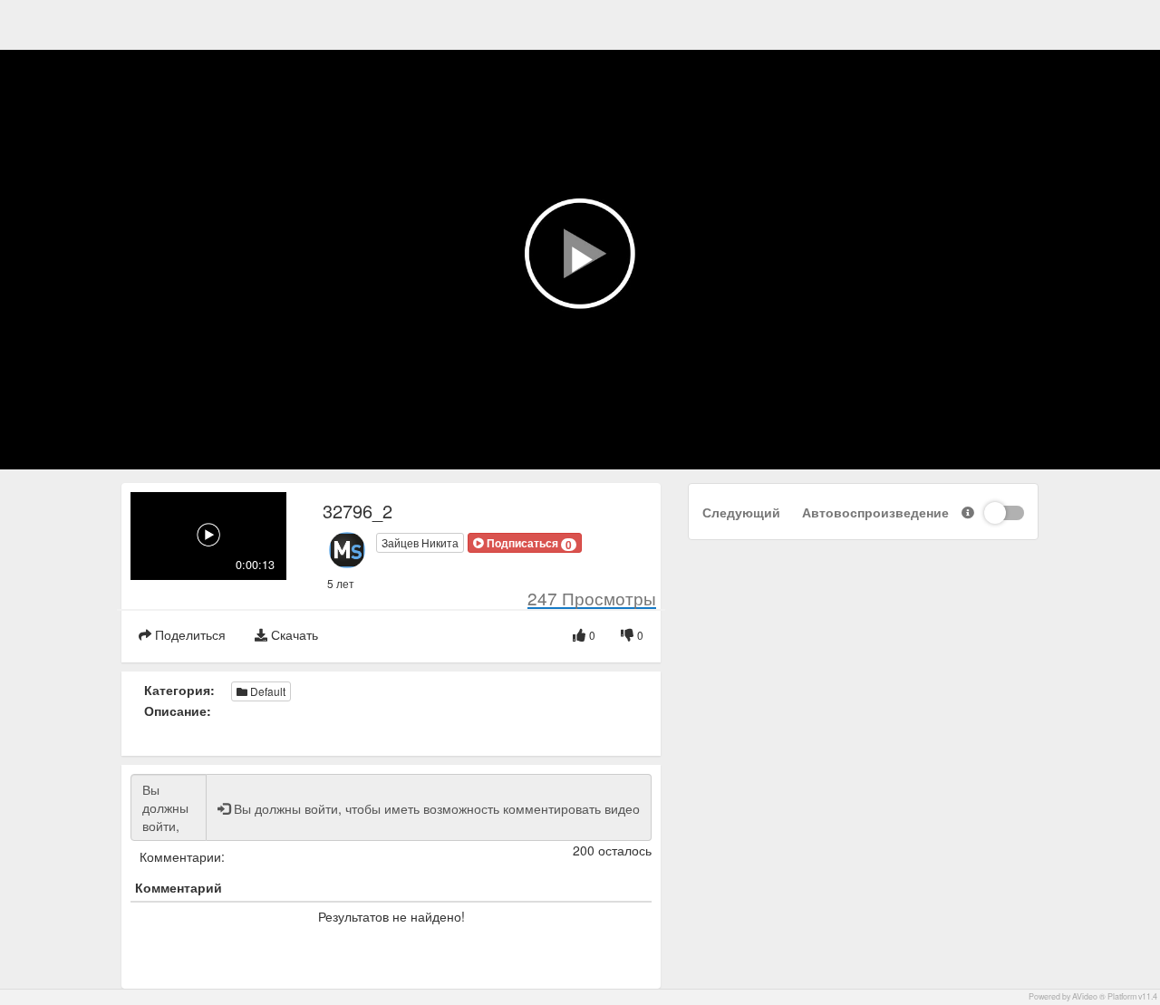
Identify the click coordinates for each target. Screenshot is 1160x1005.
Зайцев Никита (420, 542)
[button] (525, 543)
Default (266, 691)
